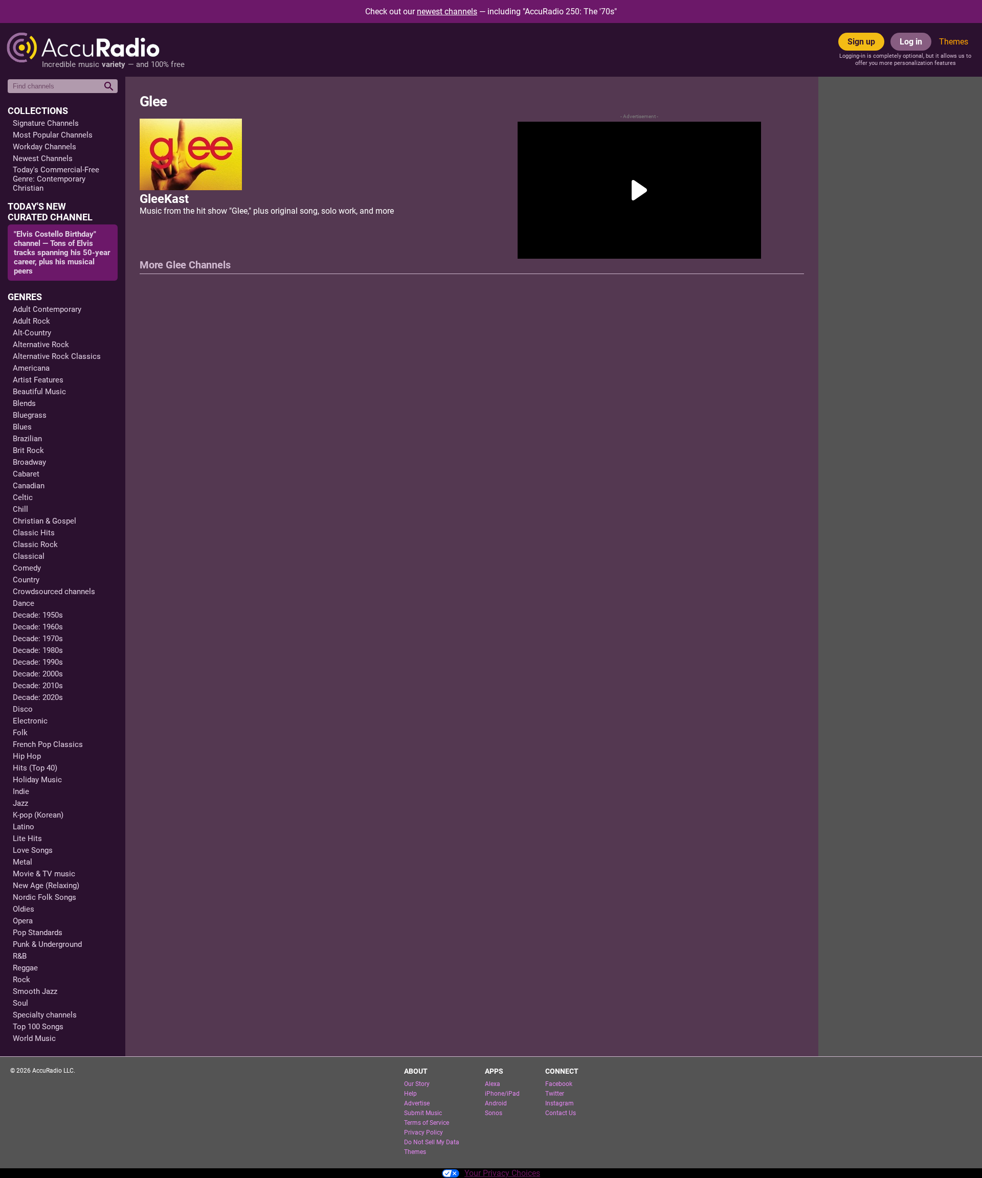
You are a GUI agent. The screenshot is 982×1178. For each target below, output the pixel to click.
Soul (20, 1003)
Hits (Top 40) (35, 768)
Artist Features (38, 379)
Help (410, 1093)
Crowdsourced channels (54, 591)
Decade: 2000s (38, 673)
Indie (21, 791)
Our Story (417, 1084)
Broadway (29, 462)
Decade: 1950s (38, 615)
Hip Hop (27, 756)
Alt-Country (32, 332)
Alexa (492, 1084)
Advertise (417, 1103)
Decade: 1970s (38, 638)
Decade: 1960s (38, 626)
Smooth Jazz (35, 991)
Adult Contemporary (47, 309)
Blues (22, 427)
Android (496, 1103)
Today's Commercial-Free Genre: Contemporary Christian (56, 179)
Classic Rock (35, 544)
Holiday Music (37, 779)
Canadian (28, 485)
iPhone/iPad (502, 1093)
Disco (23, 709)
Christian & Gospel (44, 521)
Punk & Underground (47, 944)
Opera (23, 920)
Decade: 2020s (38, 697)
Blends (24, 403)
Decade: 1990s (38, 662)
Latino (23, 826)
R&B (20, 956)
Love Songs (33, 850)
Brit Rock (28, 450)
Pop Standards (37, 932)
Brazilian (27, 438)
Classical (28, 556)
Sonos (493, 1113)
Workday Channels (44, 146)
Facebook (558, 1084)
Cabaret (26, 474)
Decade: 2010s (38, 685)
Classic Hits (34, 532)
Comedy (27, 568)
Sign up (861, 42)
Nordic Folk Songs (44, 897)
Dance (23, 603)
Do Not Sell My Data (431, 1142)
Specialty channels (45, 1015)
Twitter (554, 1093)
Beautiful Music (39, 391)
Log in (911, 42)
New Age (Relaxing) (46, 885)
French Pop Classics (48, 744)
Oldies (23, 909)
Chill (20, 509)
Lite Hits (27, 838)
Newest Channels (43, 158)
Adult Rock (31, 321)
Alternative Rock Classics (57, 356)
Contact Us (560, 1113)
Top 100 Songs (38, 1026)
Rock (21, 979)
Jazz (20, 803)
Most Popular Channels (53, 135)
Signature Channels (46, 123)
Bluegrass (30, 415)
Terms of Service (426, 1122)
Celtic (23, 497)
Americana (31, 368)
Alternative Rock (41, 344)
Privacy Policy (423, 1132)
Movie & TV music (44, 873)
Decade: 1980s (38, 650)
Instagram (559, 1103)
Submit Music (423, 1113)
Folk (20, 732)
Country (26, 579)
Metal (22, 862)
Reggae (25, 967)
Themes (953, 42)
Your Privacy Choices (502, 1173)
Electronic (30, 721)
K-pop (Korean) (38, 815)
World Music (34, 1038)
